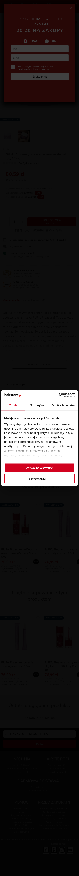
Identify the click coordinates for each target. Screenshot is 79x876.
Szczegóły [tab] (37, 405)
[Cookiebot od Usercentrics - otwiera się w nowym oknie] (59, 395)
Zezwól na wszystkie (39, 467)
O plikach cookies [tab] (63, 405)
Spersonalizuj (37, 478)
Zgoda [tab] (13, 405)
